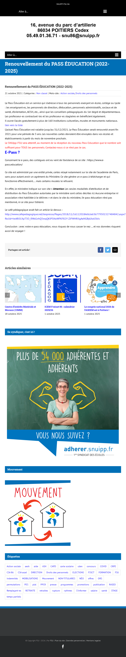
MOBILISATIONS (30, 578)
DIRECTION (36, 572)
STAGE (114, 590)
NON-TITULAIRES (66, 578)
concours (91, 566)
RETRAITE (30, 590)
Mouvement (48, 578)
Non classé (41, 93)
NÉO (81, 578)
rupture (56, 590)
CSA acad (22, 572)
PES (26, 584)
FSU (117, 572)
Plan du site (60, 640)
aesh (27, 566)
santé (104, 590)
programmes (67, 584)
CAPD (53, 566)
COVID (103, 566)
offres (91, 578)
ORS (100, 578)
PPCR (43, 584)
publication (99, 584)
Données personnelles (75, 640)
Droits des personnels (86, 93)
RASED (112, 584)
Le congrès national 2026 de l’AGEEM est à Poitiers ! (99, 308)
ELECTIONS (78, 572)
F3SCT (91, 572)
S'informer (81, 590)
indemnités (12, 578)
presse (53, 584)
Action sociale (67, 93)
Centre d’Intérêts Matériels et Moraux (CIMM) (20, 308)
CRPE (113, 566)
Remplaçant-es (14, 590)
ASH (44, 566)
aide (36, 566)
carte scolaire (67, 566)
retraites (44, 590)
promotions (83, 584)
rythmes (68, 590)
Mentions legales (93, 640)
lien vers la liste (14, 125)
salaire (94, 590)
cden (80, 566)
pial (34, 584)
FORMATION (105, 572)
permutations (13, 584)
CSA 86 (10, 572)
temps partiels (14, 596)
